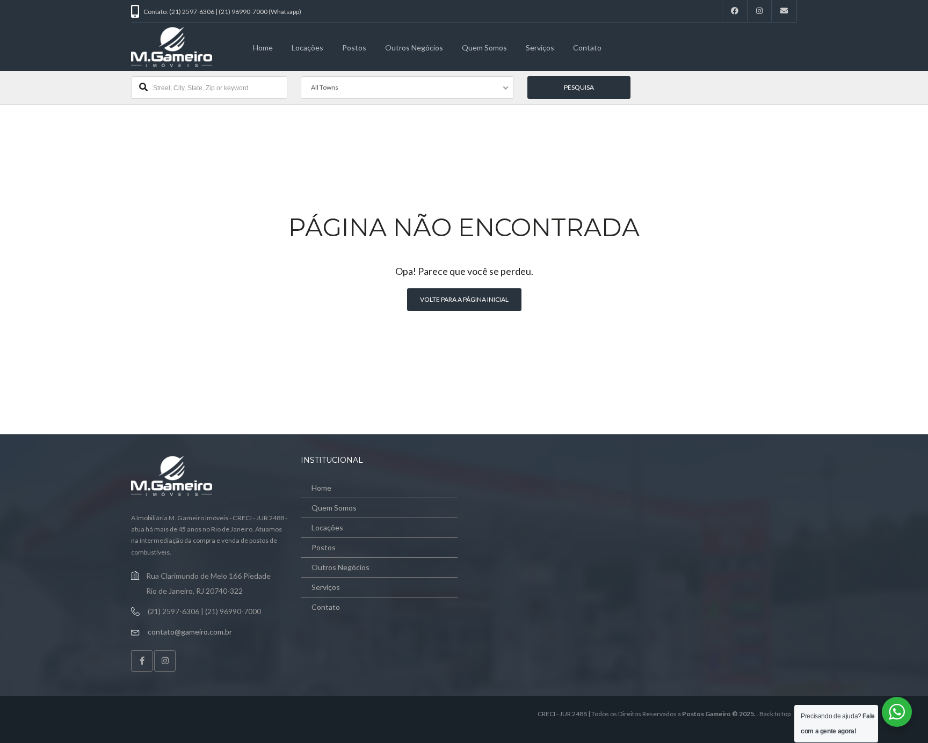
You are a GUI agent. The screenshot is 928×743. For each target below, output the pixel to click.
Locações (307, 47)
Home (263, 47)
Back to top (775, 714)
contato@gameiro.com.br (190, 631)
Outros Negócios (414, 47)
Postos (354, 47)
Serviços (540, 47)
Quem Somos (484, 47)
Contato (587, 47)
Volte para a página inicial (464, 299)
